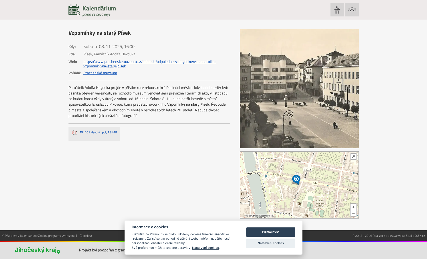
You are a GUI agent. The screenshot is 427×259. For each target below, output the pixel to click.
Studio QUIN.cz (415, 235)
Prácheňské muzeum (100, 73)
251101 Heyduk (98, 132)
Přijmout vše (271, 232)
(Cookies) (86, 235)
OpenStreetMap (254, 215)
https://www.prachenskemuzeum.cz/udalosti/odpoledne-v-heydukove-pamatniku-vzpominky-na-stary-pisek (149, 63)
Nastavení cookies (205, 247)
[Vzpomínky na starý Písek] (299, 88)
